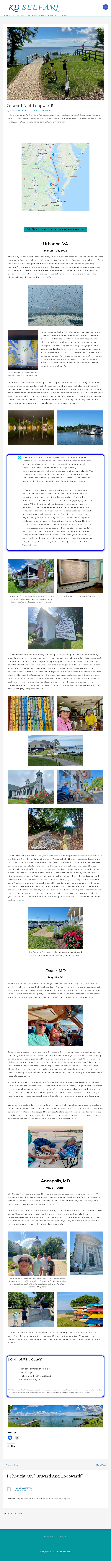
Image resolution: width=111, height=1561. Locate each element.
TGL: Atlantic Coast (44, 110)
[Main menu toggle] (105, 7)
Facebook (48, 1536)
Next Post (102, 1465)
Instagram (63, 1536)
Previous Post (10, 1465)
